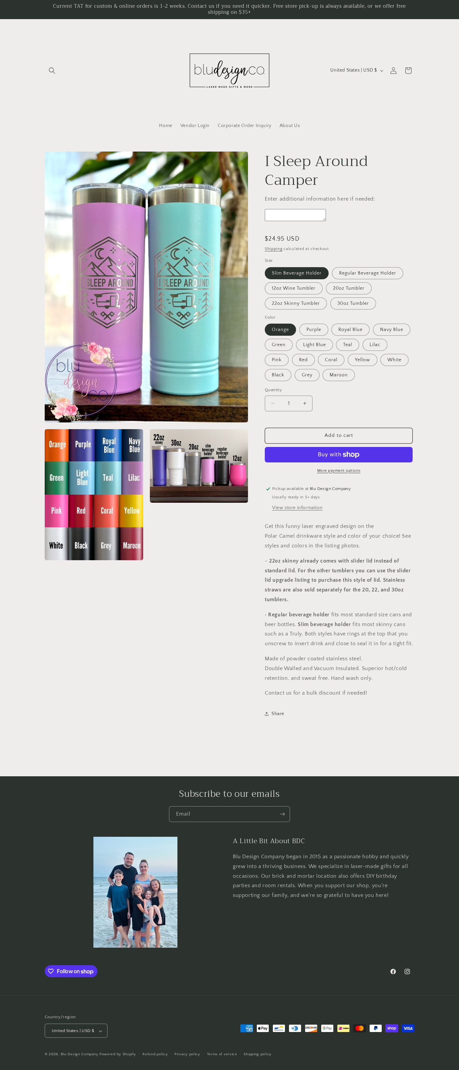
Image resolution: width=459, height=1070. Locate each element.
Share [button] (278, 713)
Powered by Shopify (117, 1055)
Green (279, 344)
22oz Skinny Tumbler (296, 303)
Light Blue (314, 344)
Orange (280, 329)
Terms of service (222, 1054)
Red (303, 360)
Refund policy (155, 1054)
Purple (313, 329)
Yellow (362, 360)
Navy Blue (391, 329)
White (394, 360)
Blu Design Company (79, 1055)
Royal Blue (350, 329)
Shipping (274, 249)
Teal (347, 344)
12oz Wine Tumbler (294, 288)
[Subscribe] (282, 814)
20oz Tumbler (349, 288)
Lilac (375, 344)
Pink (277, 360)
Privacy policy (187, 1054)
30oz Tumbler (353, 303)
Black (278, 375)
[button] (52, 70)
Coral (331, 360)
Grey (307, 375)
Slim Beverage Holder (297, 273)
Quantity (273, 389)
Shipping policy (258, 1054)
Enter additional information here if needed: (320, 199)
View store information (297, 507)
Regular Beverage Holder (367, 273)
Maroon (339, 375)
